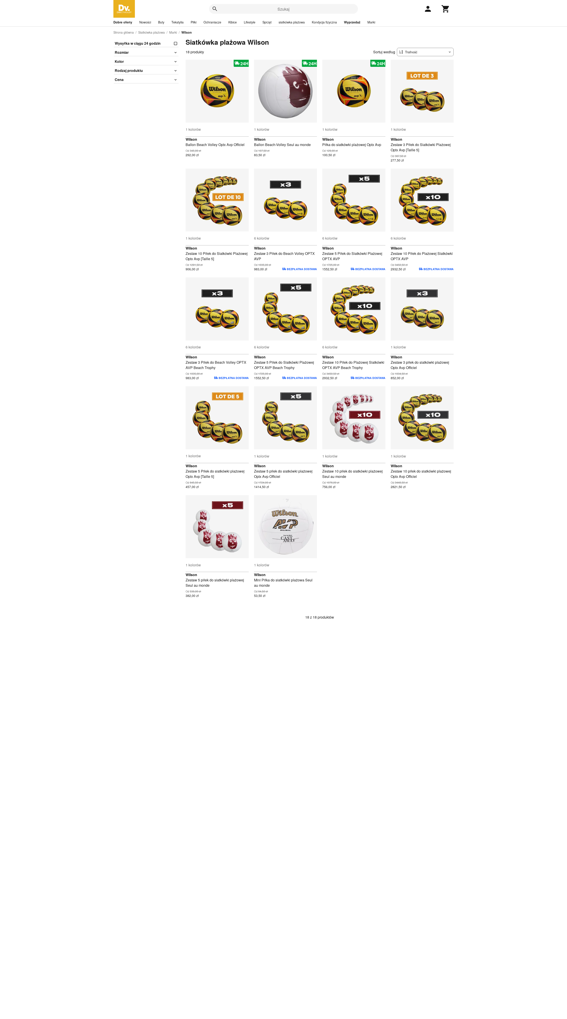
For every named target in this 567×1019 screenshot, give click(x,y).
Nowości (145, 22)
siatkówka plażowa (292, 22)
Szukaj (283, 9)
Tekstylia (177, 22)
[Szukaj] (215, 9)
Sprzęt (267, 22)
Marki (371, 22)
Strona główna (123, 32)
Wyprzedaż (352, 22)
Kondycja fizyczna (324, 22)
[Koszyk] (445, 8)
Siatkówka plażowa (151, 32)
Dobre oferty (122, 22)
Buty (161, 22)
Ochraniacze (212, 22)
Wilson (191, 139)
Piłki (193, 22)
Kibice (232, 22)
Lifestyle (249, 22)
